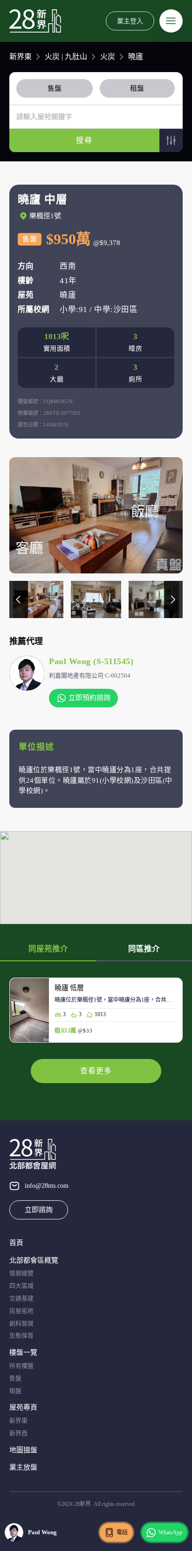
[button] (171, 140)
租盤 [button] (137, 88)
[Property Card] (96, 1015)
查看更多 (96, 1071)
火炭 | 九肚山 (66, 56)
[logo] (35, 21)
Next (173, 599)
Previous (18, 599)
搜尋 (84, 140)
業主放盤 (23, 1467)
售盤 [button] (55, 88)
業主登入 (130, 20)
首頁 (16, 1242)
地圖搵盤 (23, 1450)
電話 (122, 1532)
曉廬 (135, 56)
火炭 (107, 56)
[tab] (56, 88)
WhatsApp (170, 1532)
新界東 (20, 56)
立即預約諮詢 (89, 697)
